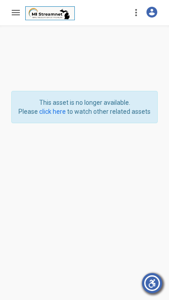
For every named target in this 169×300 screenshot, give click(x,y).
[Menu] (15, 12)
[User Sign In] (152, 12)
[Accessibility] (152, 283)
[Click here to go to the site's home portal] (50, 13)
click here (52, 111)
